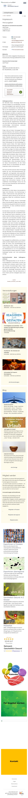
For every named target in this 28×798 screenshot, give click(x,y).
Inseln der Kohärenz (9, 454)
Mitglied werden (14, 520)
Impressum (14, 786)
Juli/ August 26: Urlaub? (10, 429)
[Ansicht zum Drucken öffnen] (24, 16)
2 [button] (15, 2)
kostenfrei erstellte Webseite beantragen (10, 92)
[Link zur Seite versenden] (22, 16)
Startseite (14, 779)
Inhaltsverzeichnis (8, 404)
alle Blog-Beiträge (14, 467)
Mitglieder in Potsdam (14, 509)
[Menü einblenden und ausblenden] (24, 3)
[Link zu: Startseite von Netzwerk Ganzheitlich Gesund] (10, 6)
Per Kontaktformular (18, 49)
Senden (9, 281)
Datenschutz (14, 783)
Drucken (13, 281)
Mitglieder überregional (14, 514)
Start (5, 15)
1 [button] (13, 2)
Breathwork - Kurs (8, 305)
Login (14, 781)
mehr (14, 382)
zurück (14, 280)
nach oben (18, 281)
